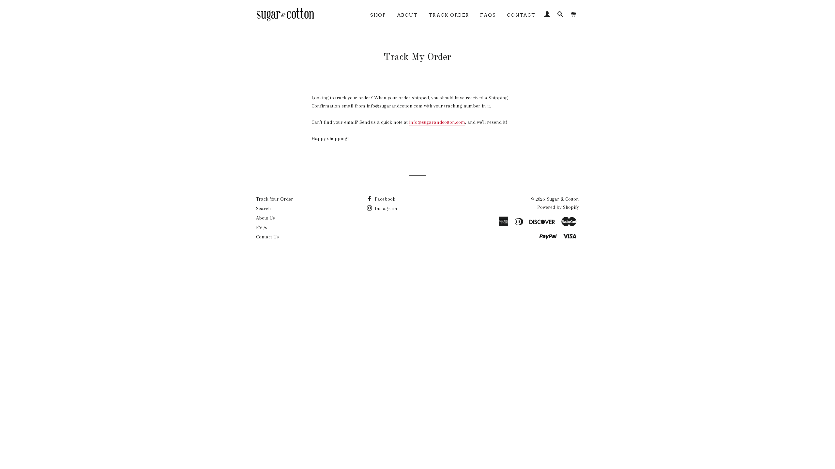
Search (263, 208)
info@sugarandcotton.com (437, 122)
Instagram (385, 208)
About (407, 15)
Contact (521, 15)
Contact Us (267, 237)
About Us (265, 218)
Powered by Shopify (558, 207)
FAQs (488, 15)
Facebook (384, 199)
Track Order (449, 15)
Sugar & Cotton (563, 199)
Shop (378, 15)
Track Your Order (274, 199)
